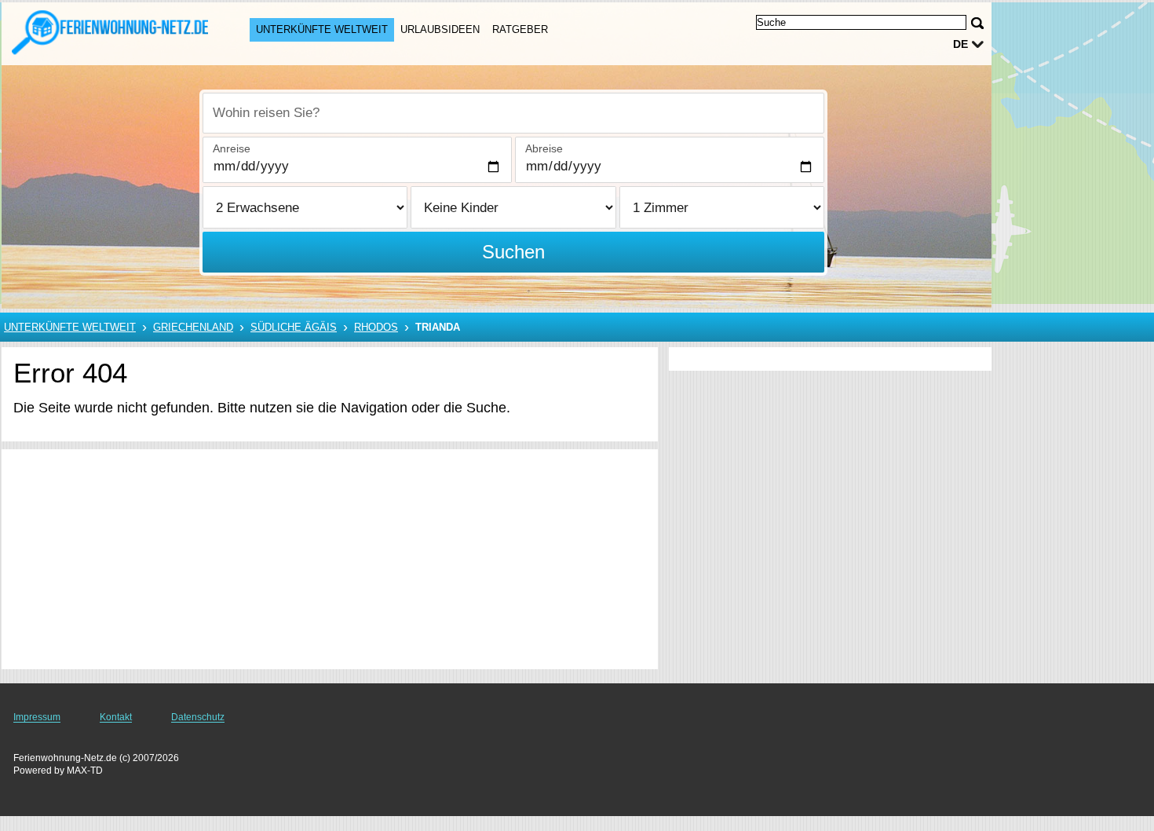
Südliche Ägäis (293, 327)
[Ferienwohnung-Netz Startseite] (110, 32)
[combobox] (513, 113)
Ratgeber (520, 29)
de (960, 44)
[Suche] (977, 23)
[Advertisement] (330, 559)
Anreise (231, 148)
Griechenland (193, 327)
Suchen (513, 251)
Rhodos (376, 327)
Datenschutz (198, 717)
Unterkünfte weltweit (322, 29)
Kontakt (116, 717)
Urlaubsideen (440, 29)
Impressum (36, 717)
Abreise (544, 148)
